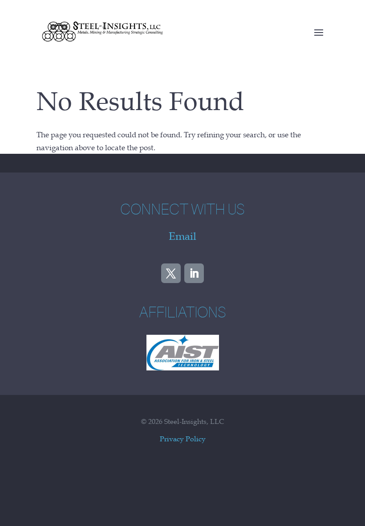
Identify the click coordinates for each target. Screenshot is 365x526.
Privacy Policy (183, 438)
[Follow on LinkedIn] (194, 273)
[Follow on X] (171, 273)
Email (182, 236)
